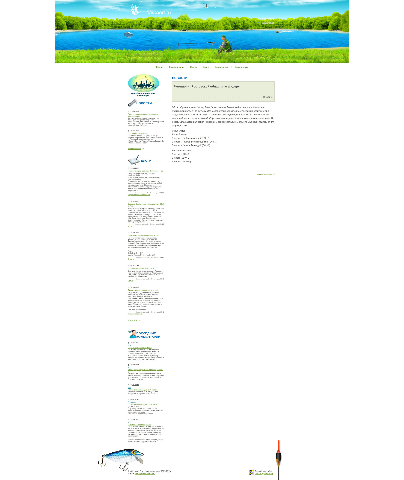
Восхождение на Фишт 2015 (139, 268)
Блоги (206, 67)
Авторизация (267, 18)
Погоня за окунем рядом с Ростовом (142, 390)
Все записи (132, 320)
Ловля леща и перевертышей (139, 424)
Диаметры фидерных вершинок (140, 235)
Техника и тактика (135, 314)
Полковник (132, 402)
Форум (193, 67)
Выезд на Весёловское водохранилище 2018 (146, 204)
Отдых (130, 281)
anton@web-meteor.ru (145, 473)
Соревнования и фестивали (139, 195)
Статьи (159, 67)
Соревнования (177, 67)
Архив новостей (134, 149)
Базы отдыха (241, 67)
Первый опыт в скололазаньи (140, 348)
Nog (161, 171)
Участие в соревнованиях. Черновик (142, 171)
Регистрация (268, 22)
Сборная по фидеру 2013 (138, 133)
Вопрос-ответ (222, 67)
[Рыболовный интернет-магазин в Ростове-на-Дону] (143, 97)
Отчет (130, 226)
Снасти (131, 259)
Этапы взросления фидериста (140, 290)
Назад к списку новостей (265, 174)
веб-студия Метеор (264, 473)
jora (129, 345)
